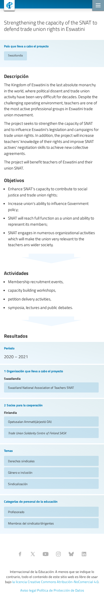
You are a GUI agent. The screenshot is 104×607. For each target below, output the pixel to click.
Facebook (20, 554)
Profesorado (16, 512)
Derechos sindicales (21, 461)
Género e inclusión (20, 472)
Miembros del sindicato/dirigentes (31, 523)
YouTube (45, 554)
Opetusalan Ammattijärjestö (29, 421)
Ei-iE (7, 6)
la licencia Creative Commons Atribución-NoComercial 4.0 (55, 581)
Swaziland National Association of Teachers (41, 387)
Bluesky (71, 554)
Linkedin (84, 554)
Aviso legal (28, 590)
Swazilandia (15, 55)
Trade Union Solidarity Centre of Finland (37, 433)
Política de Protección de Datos (60, 590)
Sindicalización (17, 484)
